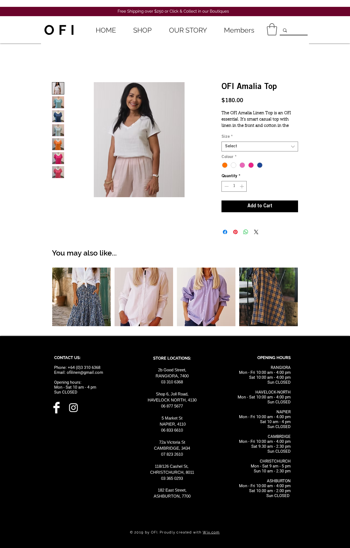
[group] (175, 297)
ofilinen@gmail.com (85, 372)
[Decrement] (226, 186)
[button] (272, 29)
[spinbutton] (234, 186)
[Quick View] (81, 297)
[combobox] (259, 146)
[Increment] (242, 186)
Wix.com (211, 532)
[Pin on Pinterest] (235, 232)
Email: (60, 372)
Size (227, 137)
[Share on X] (256, 232)
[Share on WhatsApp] (246, 232)
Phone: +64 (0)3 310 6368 (77, 367)
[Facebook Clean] (56, 408)
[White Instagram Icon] (73, 408)
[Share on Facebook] (225, 232)
